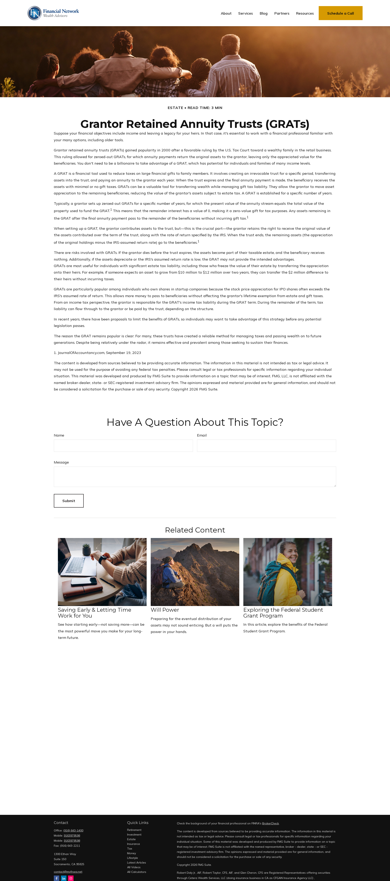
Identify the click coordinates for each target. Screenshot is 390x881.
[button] (226, 13)
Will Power (165, 610)
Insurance (133, 844)
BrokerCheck (270, 823)
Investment (134, 834)
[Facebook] (56, 878)
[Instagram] (71, 878)
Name (59, 435)
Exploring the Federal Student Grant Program (283, 613)
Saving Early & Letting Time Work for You (94, 613)
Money (131, 853)
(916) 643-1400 (73, 830)
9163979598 (72, 835)
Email (202, 435)
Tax (129, 848)
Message (61, 462)
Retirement (134, 830)
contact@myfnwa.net (68, 871)
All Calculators (136, 872)
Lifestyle (132, 858)
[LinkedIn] (63, 878)
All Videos (134, 867)
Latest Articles (136, 862)
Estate (131, 839)
